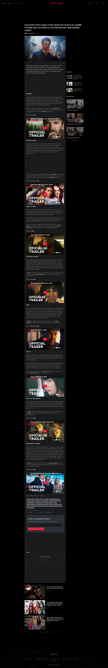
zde (34, 115)
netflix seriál (30, 502)
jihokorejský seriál (55, 499)
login (103, 3)
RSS (81, 658)
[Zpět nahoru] (105, 665)
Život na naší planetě (35, 506)
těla (28, 506)
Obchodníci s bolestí (42, 504)
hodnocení (53, 174)
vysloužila (55, 108)
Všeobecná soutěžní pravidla (42, 658)
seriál (36, 499)
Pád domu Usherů (31, 504)
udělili (43, 111)
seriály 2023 (46, 506)
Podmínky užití (29, 658)
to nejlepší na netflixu (56, 506)
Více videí (75, 140)
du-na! (54, 502)
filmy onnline (30, 507)
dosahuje (52, 177)
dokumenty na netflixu (55, 500)
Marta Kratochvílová (30, 33)
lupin (41, 499)
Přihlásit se (36, 528)
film (33, 499)
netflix (29, 499)
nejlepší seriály (48, 502)
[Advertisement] (45, 84)
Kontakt (71, 658)
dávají (29, 413)
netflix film (45, 500)
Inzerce (76, 658)
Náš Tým (64, 658)
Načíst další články (45, 632)
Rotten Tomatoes (40, 274)
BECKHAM (51, 504)
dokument (46, 499)
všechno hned (57, 504)
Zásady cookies (56, 658)
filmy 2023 (37, 500)
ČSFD (27, 226)
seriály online (39, 502)
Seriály (27, 37)
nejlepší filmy (30, 500)
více (33, 231)
